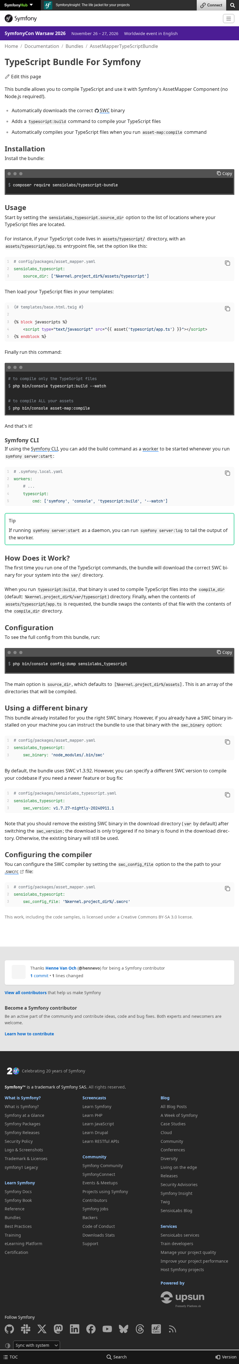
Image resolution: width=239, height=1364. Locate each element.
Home (11, 46)
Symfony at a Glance (24, 1115)
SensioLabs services (180, 1235)
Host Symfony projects (182, 1269)
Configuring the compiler (48, 854)
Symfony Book (18, 1200)
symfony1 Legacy (21, 1167)
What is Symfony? (23, 1097)
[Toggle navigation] (228, 18)
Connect (214, 5)
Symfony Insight (176, 1193)
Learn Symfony (20, 1183)
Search (120, 1357)
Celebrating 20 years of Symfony (53, 1071)
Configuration (29, 627)
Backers (90, 1217)
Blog (165, 1097)
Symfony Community (102, 1165)
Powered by (172, 1283)
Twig (165, 1201)
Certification (16, 1252)
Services (169, 1226)
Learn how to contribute (29, 1034)
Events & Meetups (100, 1183)
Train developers (177, 1243)
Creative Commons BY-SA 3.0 (149, 917)
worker (151, 449)
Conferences (173, 1149)
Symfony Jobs (95, 1209)
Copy (227, 173)
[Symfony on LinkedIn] (74, 1329)
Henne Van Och (60, 968)
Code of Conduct (98, 1226)
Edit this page (26, 76)
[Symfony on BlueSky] (123, 1329)
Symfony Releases (22, 1132)
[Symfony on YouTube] (107, 1329)
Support (90, 1243)
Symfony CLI (22, 440)
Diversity (169, 1158)
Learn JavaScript (98, 1123)
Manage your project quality (188, 1252)
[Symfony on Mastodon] (58, 1329)
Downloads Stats (98, 1235)
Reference (14, 1209)
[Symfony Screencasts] (156, 1329)
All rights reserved (107, 1087)
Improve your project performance (194, 1261)
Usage (15, 207)
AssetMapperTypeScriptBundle (124, 46)
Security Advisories (179, 1184)
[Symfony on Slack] (25, 1329)
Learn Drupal (95, 1132)
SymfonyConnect (98, 1174)
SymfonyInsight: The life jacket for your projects (92, 5)
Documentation (41, 46)
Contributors (94, 1200)
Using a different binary (46, 708)
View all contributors (26, 992)
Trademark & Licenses (26, 1158)
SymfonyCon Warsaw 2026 (35, 33)
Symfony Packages (23, 1123)
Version (229, 1357)
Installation (25, 148)
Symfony (16, 5)
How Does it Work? (37, 558)
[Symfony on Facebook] (91, 1329)
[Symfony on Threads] (140, 1329)
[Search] (232, 5)
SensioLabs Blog (176, 1210)
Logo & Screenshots (24, 1149)
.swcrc (12, 871)
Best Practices (18, 1226)
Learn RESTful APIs (100, 1141)
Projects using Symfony (105, 1191)
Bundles (74, 46)
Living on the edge (179, 1167)
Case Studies (173, 1123)
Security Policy (19, 1141)
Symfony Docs (18, 1191)
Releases (169, 1175)
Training (13, 1235)
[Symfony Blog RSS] (172, 1329)
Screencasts (94, 1097)
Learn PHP (92, 1115)
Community (94, 1157)
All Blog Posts (174, 1106)
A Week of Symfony (179, 1115)
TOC (14, 1357)
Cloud (166, 1132)
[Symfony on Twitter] (42, 1329)
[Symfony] (111, 18)
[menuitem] (41, 1106)
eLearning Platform (23, 1243)
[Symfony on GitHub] (9, 1329)
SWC (105, 110)
